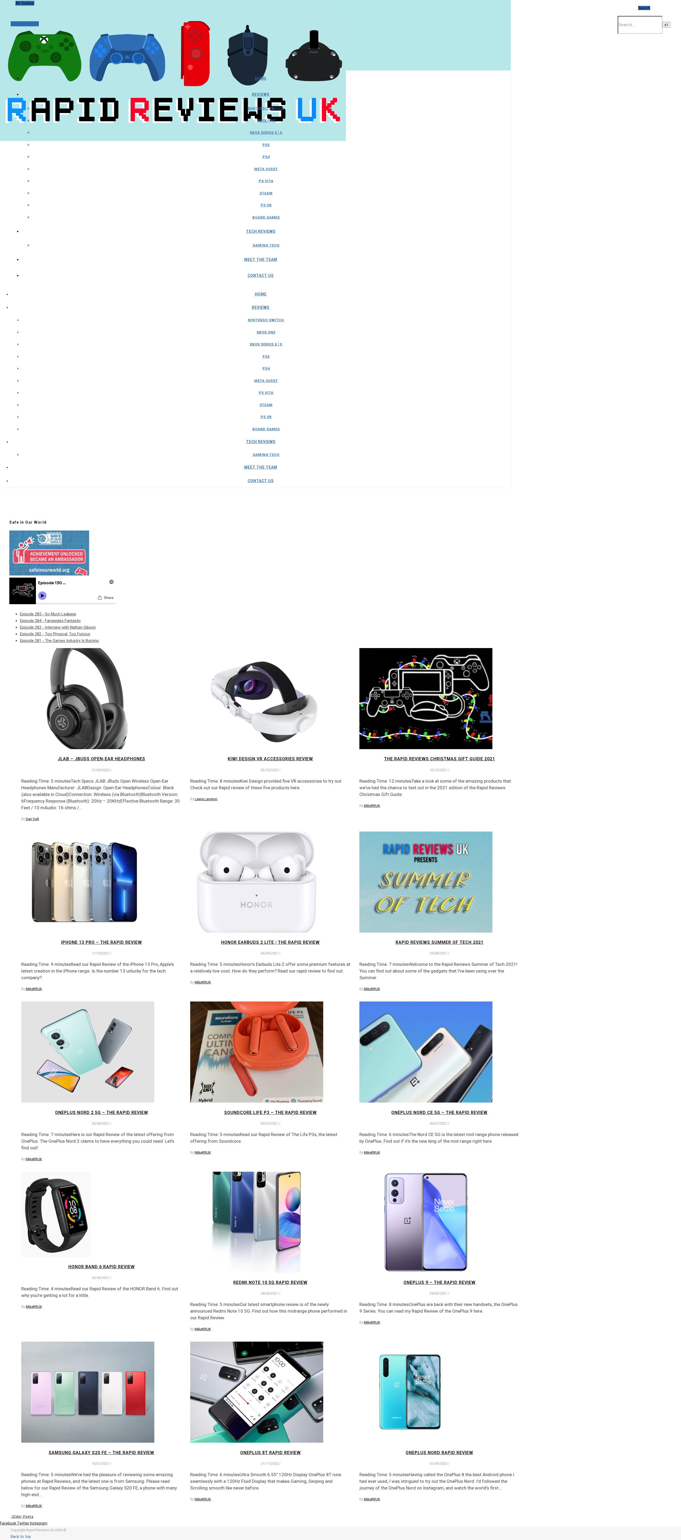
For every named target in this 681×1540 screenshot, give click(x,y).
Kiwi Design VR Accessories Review (270, 758)
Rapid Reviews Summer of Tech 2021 (440, 942)
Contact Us (261, 275)
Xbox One (266, 121)
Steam (266, 193)
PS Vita (266, 181)
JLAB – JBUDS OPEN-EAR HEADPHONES (101, 758)
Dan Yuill (32, 819)
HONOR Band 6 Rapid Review (101, 1266)
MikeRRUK (372, 806)
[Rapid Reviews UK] (173, 126)
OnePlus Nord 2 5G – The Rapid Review (101, 1112)
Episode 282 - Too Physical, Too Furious (55, 634)
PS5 (266, 145)
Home (261, 78)
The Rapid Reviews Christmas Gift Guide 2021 (439, 758)
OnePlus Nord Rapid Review (439, 1452)
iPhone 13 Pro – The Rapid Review (101, 942)
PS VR (266, 205)
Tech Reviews (261, 231)
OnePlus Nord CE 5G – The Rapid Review (439, 1112)
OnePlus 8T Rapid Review (270, 1452)
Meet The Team (260, 259)
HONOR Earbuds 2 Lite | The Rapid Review (270, 942)
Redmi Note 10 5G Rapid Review (270, 1282)
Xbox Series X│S (266, 133)
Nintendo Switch (266, 108)
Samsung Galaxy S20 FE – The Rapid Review (101, 1452)
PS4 (266, 157)
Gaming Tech (266, 245)
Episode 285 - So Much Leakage (48, 614)
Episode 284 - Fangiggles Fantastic (50, 620)
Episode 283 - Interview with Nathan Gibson (58, 627)
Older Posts (22, 1516)
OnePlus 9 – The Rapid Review (440, 1282)
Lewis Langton (206, 799)
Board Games (266, 217)
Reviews (260, 94)
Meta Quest (266, 169)
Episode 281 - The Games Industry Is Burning (59, 640)
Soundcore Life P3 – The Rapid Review (270, 1112)
